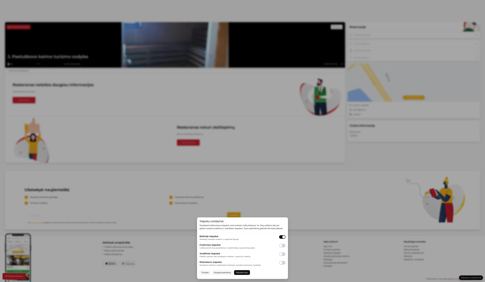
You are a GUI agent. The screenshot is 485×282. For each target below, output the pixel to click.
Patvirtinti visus (242, 273)
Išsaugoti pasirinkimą (222, 273)
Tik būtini (205, 273)
